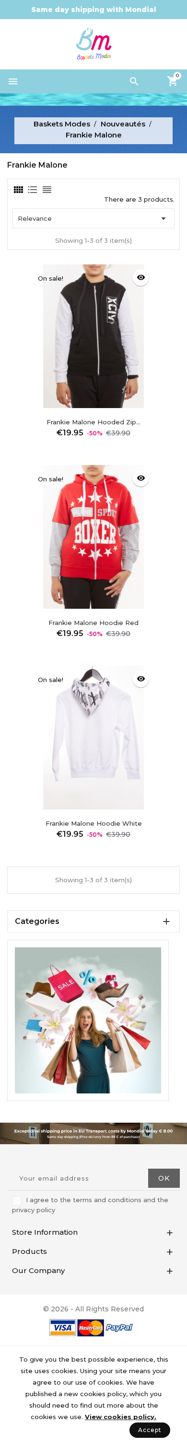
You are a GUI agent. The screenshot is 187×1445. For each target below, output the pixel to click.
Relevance (93, 218)
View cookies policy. (120, 1417)
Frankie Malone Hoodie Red (93, 622)
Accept (150, 1430)
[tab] (17, 189)
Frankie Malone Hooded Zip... (93, 422)
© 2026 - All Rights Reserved (93, 1309)
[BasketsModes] (88, 1020)
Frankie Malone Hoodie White (94, 823)
